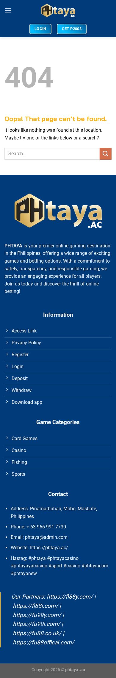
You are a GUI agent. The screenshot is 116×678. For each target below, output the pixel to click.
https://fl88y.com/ (70, 596)
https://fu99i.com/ (36, 624)
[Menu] (8, 10)
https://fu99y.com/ (37, 615)
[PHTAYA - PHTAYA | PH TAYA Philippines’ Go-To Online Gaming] (58, 10)
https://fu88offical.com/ (43, 642)
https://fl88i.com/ (35, 605)
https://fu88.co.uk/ (37, 633)
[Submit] (106, 153)
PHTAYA (13, 246)
